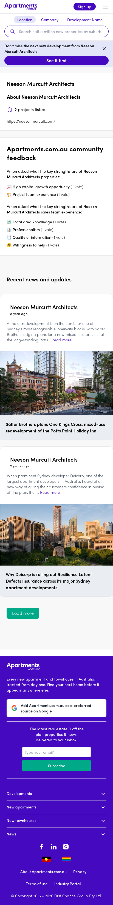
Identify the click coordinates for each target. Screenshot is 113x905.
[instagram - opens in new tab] (66, 846)
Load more (23, 613)
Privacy (79, 871)
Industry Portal (67, 883)
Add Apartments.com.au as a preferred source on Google (56, 708)
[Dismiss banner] (104, 48)
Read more (62, 339)
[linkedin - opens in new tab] (53, 846)
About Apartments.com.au (43, 871)
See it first (56, 60)
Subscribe (56, 765)
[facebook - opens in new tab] (41, 846)
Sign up (84, 6)
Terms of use (37, 883)
